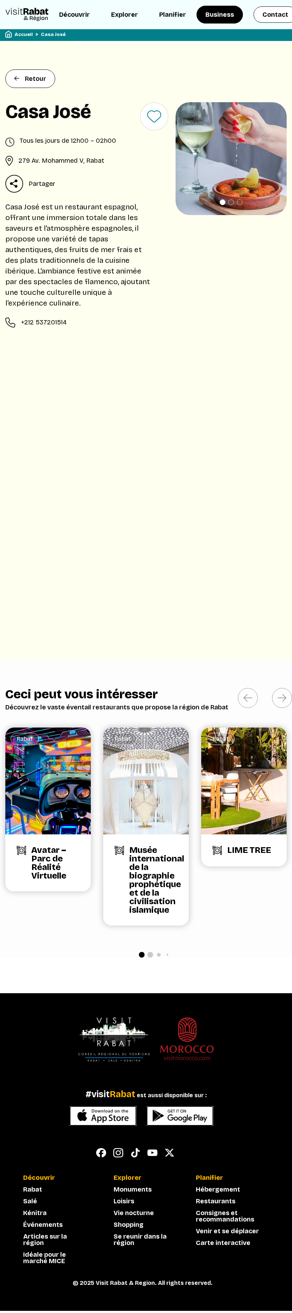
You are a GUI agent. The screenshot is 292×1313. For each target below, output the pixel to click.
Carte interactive (223, 1243)
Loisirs (124, 1201)
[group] (48, 809)
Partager (41, 184)
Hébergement (218, 1189)
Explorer (124, 15)
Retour (35, 79)
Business (219, 15)
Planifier (172, 15)
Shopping (129, 1225)
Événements (43, 1225)
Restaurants (215, 1201)
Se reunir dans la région (140, 1240)
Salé (30, 1201)
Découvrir (74, 15)
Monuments (133, 1189)
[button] (222, 202)
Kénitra (35, 1213)
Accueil (24, 34)
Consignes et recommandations (225, 1216)
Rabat (32, 1189)
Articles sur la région (45, 1240)
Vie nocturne (134, 1213)
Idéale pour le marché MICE (44, 1258)
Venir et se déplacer (227, 1231)
